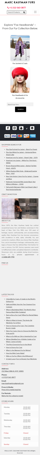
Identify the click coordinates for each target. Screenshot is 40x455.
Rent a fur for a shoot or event (12, 396)
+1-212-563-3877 (17, 7)
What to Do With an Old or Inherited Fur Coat (21, 336)
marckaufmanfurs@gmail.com (13, 383)
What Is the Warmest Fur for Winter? (18, 350)
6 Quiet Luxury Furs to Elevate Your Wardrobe (21, 359)
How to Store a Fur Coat (14, 347)
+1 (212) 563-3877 (9, 377)
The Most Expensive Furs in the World (19, 344)
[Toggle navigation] (35, 12)
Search (21, 109)
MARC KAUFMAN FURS (20, 2)
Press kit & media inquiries (11, 390)
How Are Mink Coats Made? (15, 353)
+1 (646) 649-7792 (8, 257)
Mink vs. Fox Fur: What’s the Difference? (19, 356)
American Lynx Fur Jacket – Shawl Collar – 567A (22, 157)
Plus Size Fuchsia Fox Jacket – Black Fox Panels (21, 149)
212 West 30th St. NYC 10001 (13, 371)
